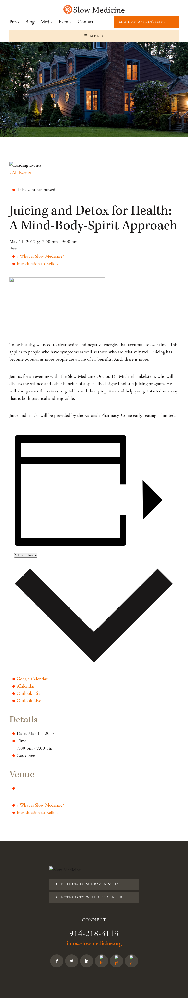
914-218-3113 (94, 933)
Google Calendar (32, 679)
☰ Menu (94, 36)
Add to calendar (26, 555)
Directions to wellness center (88, 897)
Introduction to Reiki (38, 264)
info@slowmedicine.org (94, 943)
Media (46, 22)
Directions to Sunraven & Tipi (87, 884)
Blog (29, 22)
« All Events (20, 173)
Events (65, 22)
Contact (85, 22)
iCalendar (26, 686)
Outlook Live (29, 701)
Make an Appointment (142, 22)
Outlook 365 (29, 694)
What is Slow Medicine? (40, 256)
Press (14, 22)
